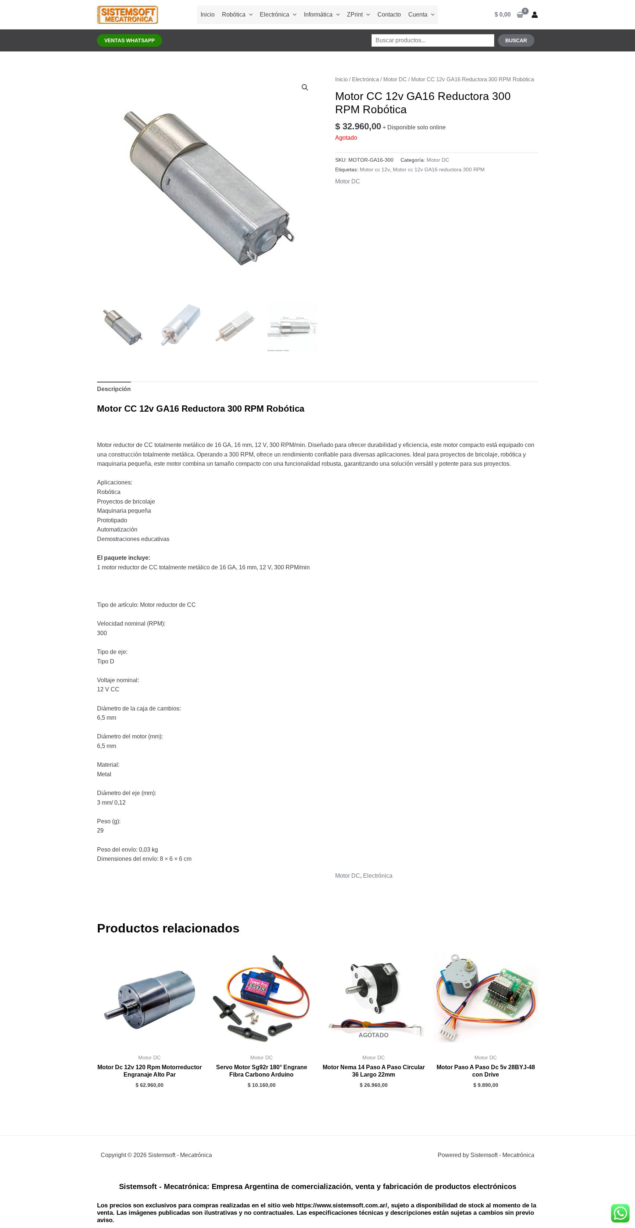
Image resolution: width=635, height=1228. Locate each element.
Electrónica (274, 14)
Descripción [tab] (114, 389)
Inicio (208, 14)
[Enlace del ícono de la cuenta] (534, 14)
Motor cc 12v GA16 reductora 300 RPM (439, 169)
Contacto (389, 14)
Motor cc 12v (375, 169)
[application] (249, 14)
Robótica (233, 14)
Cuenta (417, 14)
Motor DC (395, 79)
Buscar (516, 40)
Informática (318, 14)
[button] (129, 40)
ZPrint (355, 14)
